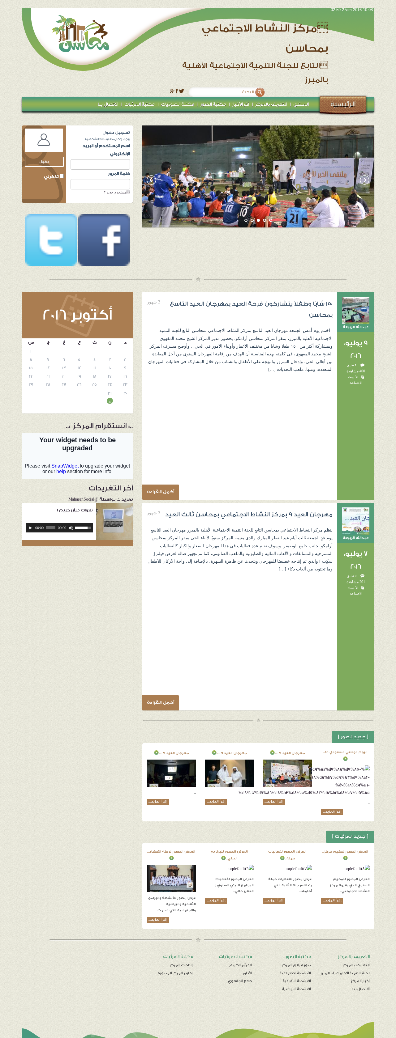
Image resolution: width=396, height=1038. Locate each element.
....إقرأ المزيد (332, 812)
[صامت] (71, 527)
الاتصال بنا (108, 104)
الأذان (247, 973)
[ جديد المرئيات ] (350, 836)
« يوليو (110, 401)
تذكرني (52, 176)
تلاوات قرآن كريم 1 (75, 510)
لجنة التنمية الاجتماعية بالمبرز (345, 973)
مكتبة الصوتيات (177, 104)
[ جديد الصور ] (353, 736)
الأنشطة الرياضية (296, 989)
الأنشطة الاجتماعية (295, 973)
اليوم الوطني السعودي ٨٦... (345, 752)
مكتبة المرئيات (139, 104)
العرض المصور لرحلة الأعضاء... (171, 852)
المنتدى (301, 104)
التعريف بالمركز (271, 104)
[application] (59, 527)
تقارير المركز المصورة (175, 973)
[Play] (30, 527)
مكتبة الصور (213, 104)
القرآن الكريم (240, 965)
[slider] (84, 527)
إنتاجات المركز (181, 965)
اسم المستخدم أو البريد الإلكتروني (106, 149)
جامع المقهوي (240, 981)
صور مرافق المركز (296, 965)
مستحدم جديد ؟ (117, 192)
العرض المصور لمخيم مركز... (345, 852)
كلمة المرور (119, 173)
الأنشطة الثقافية (297, 981)
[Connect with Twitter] (51, 240)
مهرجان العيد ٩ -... (290, 753)
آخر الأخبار (240, 104)
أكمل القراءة (160, 491)
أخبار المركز (360, 981)
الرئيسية (343, 104)
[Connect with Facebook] (103, 240)
